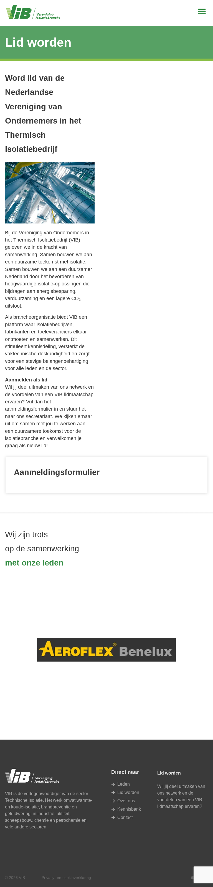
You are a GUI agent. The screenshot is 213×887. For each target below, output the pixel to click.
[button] (202, 11)
